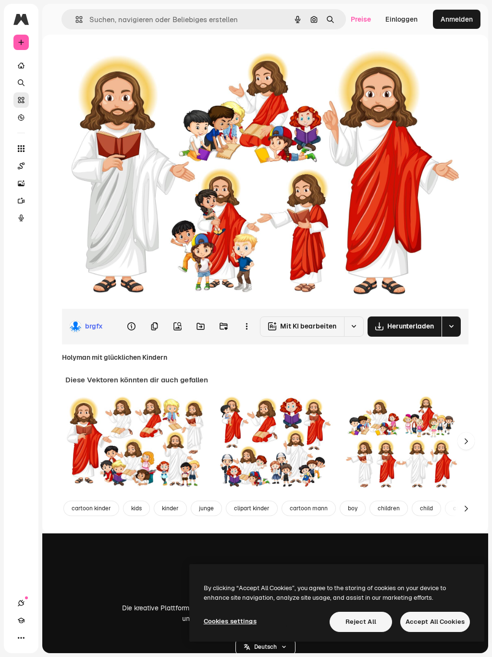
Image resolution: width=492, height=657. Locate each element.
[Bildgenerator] (21, 183)
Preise (361, 19)
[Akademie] (21, 620)
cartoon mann (309, 508)
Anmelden (457, 19)
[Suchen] (21, 82)
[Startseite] (21, 65)
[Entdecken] (21, 117)
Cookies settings (230, 621)
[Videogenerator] (21, 200)
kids (136, 508)
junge (206, 508)
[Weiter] (466, 441)
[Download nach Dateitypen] (451, 326)
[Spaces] (21, 166)
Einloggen (401, 19)
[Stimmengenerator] (21, 218)
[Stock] (21, 100)
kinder (170, 508)
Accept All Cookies (435, 622)
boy (352, 508)
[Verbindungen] (21, 603)
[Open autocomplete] (75, 19)
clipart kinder (252, 508)
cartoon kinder (91, 508)
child (426, 508)
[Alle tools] (21, 148)
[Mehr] (21, 637)
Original (123, 56)
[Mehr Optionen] (246, 326)
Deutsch (265, 647)
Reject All (360, 622)
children (389, 508)
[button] (265, 647)
